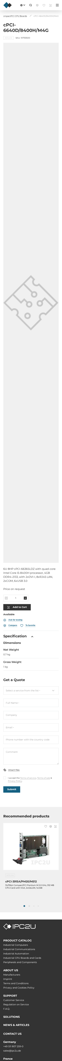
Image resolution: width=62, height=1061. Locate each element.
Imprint (7, 979)
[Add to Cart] (55, 826)
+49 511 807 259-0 (13, 1046)
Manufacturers (11, 974)
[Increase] (25, 598)
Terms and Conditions (16, 983)
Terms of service (28, 778)
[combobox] (31, 690)
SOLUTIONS (11, 1016)
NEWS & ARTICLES (16, 1025)
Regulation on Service (16, 1004)
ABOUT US (10, 970)
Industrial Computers (15, 944)
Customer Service (13, 1000)
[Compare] (50, 826)
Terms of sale (43, 778)
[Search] (30, 5)
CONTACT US (12, 1033)
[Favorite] (45, 826)
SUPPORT (10, 995)
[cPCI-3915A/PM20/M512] (31, 848)
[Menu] (57, 5)
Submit (11, 789)
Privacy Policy (15, 781)
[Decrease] (6, 598)
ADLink (8, 38)
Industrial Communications (19, 949)
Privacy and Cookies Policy (18, 987)
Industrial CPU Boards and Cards (22, 957)
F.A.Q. (6, 1008)
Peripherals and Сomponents (20, 962)
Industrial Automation (16, 953)
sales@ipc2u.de (12, 1050)
